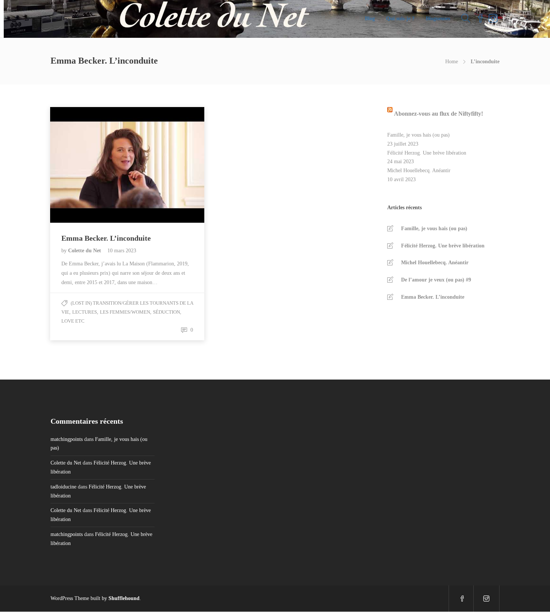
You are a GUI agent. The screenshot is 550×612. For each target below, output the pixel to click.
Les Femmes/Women (125, 312)
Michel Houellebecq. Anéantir (418, 170)
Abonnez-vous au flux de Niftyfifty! (438, 113)
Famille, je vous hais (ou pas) (418, 135)
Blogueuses (438, 18)
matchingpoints (67, 439)
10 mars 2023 (121, 250)
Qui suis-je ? (400, 18)
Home (451, 61)
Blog (370, 18)
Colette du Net (85, 250)
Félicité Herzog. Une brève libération (426, 153)
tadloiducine (63, 487)
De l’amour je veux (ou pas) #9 (436, 280)
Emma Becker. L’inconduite (432, 297)
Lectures (84, 312)
